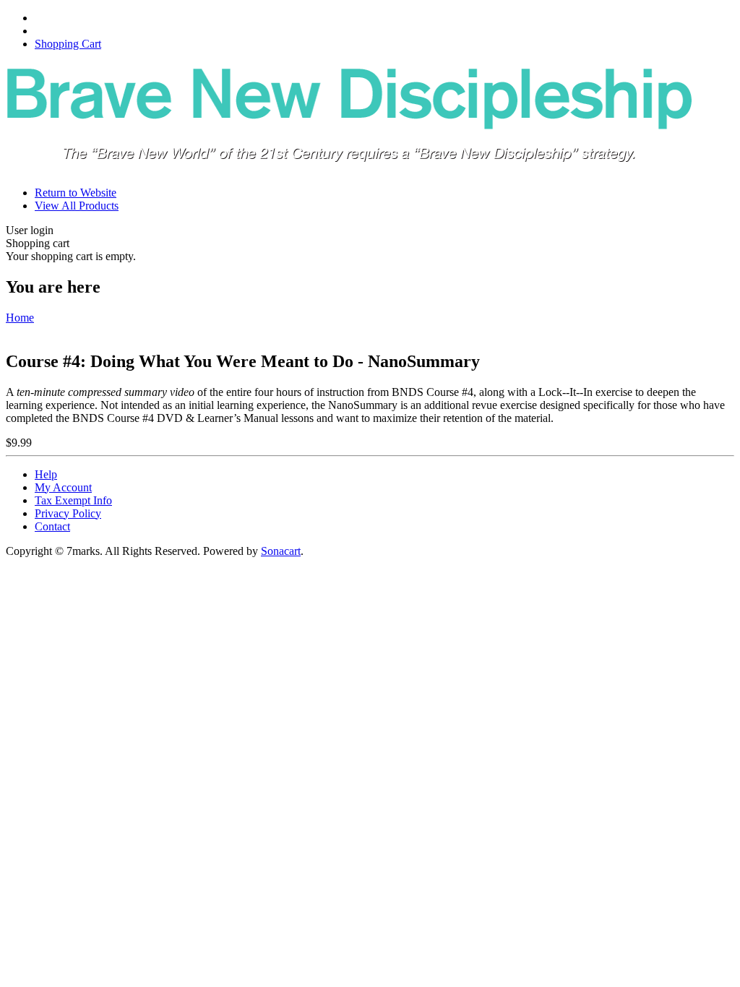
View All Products (77, 205)
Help (46, 474)
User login (29, 230)
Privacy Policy (68, 513)
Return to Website (75, 192)
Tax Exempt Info (73, 500)
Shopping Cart (68, 44)
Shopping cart (37, 243)
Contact (52, 526)
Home (20, 317)
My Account (63, 487)
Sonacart (281, 551)
